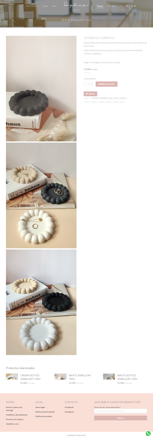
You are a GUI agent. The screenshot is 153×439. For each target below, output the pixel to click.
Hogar (109, 98)
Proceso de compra (14, 419)
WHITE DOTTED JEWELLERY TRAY (127, 377)
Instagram (69, 412)
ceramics (108, 102)
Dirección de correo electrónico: (107, 407)
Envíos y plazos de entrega (14, 408)
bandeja (94, 102)
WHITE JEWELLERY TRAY (80, 377)
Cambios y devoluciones (16, 415)
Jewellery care (12, 424)
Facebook (69, 407)
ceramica (101, 102)
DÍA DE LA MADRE (99, 98)
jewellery (116, 102)
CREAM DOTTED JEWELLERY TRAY (30, 377)
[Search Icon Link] (127, 6)
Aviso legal (40, 407)
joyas (122, 102)
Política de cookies (43, 416)
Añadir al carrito (106, 84)
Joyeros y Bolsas (119, 98)
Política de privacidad (45, 412)
